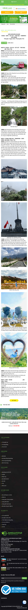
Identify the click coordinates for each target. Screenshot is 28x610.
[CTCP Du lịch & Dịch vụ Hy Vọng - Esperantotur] (14, 1)
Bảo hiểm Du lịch (5, 478)
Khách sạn (4, 476)
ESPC (2, 602)
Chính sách (10, 42)
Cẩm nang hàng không (6, 460)
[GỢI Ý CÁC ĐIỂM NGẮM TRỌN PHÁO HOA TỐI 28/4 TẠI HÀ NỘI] (3, 564)
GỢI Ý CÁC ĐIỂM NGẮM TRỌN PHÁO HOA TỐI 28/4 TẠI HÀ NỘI (17, 564)
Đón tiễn (3, 481)
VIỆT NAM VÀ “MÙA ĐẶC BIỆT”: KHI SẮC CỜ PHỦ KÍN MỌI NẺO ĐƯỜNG (17, 560)
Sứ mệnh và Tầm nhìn (6, 517)
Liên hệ (3, 526)
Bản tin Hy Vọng (5, 462)
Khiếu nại (4, 497)
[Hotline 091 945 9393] (26, 2)
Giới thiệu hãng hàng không (7, 458)
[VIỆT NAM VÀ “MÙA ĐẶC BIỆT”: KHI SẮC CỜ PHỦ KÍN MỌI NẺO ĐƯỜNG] (3, 560)
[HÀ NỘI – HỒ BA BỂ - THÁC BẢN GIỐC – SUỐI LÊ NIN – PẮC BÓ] (14, 414)
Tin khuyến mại (5, 442)
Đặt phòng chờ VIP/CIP (6, 472)
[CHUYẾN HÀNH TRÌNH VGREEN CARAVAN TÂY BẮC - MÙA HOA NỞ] (3, 569)
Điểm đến (4, 456)
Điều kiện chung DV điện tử (7, 506)
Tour (7, 24)
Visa (3, 483)
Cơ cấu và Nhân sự (5, 522)
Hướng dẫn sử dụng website (7, 499)
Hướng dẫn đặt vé (5, 501)
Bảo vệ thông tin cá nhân (7, 494)
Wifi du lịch (4, 485)
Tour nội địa (12, 24)
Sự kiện (3, 474)
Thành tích (4, 524)
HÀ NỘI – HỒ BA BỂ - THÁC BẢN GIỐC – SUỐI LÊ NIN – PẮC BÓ (14, 422)
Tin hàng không (5, 444)
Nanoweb (25, 607)
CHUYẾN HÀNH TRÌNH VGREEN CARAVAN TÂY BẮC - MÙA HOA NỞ (17, 568)
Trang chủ (3, 24)
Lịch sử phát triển (5, 515)
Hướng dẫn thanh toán (6, 503)
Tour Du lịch (4, 446)
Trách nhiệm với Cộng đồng (7, 520)
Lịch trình (4, 42)
